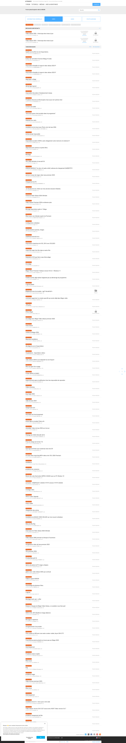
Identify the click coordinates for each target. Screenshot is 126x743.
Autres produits (75, 24)
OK (40, 737)
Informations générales (34, 19)
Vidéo (53, 19)
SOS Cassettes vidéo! (54, 24)
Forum (28, 4)
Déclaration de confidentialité (54, 737)
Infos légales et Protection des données (11, 733)
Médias (42, 4)
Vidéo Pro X (37, 24)
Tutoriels (34, 4)
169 (67, 741)
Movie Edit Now (66, 24)
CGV (62, 737)
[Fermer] (44, 723)
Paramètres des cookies (29, 738)
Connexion (96, 4)
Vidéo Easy (45, 24)
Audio (72, 19)
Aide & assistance (52, 4)
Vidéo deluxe (29, 24)
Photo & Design (91, 19)
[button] (90, 46)
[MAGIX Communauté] (28, 1)
